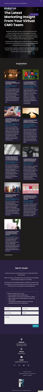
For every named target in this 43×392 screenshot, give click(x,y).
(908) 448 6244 (21, 353)
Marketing (13, 162)
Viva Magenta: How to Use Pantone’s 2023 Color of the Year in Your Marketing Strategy (30, 197)
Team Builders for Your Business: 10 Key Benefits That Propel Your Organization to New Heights (12, 120)
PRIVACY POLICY (27, 371)
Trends (31, 202)
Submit (35, 325)
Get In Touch (34, 14)
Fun (36, 85)
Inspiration (14, 85)
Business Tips (8, 86)
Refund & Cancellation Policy (27, 373)
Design (31, 201)
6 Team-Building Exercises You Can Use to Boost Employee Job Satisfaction (30, 83)
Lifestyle (25, 125)
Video (30, 164)
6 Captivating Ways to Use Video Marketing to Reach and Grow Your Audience (30, 160)
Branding (31, 200)
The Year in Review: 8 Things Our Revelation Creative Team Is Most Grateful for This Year (12, 233)
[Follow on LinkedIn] (28, 365)
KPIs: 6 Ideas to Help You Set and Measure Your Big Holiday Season (11, 195)
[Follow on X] (19, 365)
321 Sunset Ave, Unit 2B (21, 344)
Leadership (13, 124)
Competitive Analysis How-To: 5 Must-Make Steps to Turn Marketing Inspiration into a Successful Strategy (11, 158)
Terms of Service (27, 375)
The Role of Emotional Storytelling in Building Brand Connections (12, 83)
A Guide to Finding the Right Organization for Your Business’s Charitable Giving (30, 121)
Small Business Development (12, 125)
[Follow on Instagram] (24, 365)
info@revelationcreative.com (21, 362)
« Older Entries (8, 254)
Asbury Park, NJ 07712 (21, 345)
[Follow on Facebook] (14, 365)
